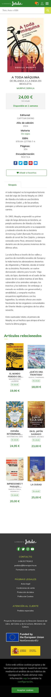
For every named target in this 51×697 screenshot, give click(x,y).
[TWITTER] (23, 549)
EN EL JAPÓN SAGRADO (36, 432)
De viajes (25, 134)
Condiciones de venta (25, 588)
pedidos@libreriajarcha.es (25, 565)
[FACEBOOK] (19, 549)
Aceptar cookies (25, 690)
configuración (25, 681)
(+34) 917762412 (25, 561)
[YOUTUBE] (32, 549)
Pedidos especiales (25, 611)
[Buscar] (47, 10)
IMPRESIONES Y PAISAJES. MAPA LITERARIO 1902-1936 (15, 485)
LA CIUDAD (36, 484)
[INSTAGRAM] (28, 549)
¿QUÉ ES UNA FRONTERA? (36, 373)
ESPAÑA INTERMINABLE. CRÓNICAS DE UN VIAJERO (15, 432)
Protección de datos (25, 592)
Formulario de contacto (25, 570)
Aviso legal (25, 584)
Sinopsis (12, 185)
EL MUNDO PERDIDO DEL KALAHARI (15, 375)
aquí (25, 678)
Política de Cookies (25, 596)
